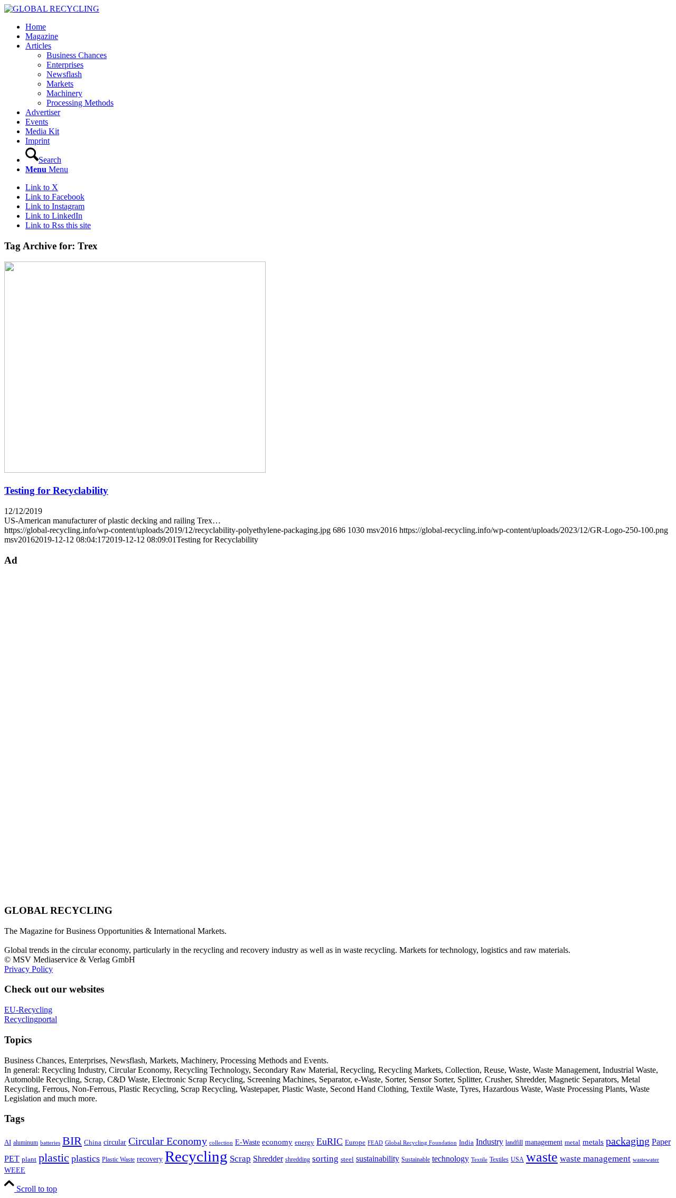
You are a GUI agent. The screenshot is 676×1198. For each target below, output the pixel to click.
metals (593, 1141)
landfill (514, 1142)
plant (29, 1159)
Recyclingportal (30, 1019)
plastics (85, 1158)
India (466, 1142)
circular (115, 1142)
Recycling (196, 1156)
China (92, 1142)
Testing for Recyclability (56, 490)
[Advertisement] (46, 734)
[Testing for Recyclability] (135, 469)
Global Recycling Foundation (421, 1142)
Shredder (268, 1159)
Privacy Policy (28, 969)
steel (347, 1159)
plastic (54, 1157)
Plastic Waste (118, 1159)
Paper (661, 1141)
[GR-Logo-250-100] (51, 8)
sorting (325, 1159)
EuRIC (329, 1141)
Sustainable (415, 1159)
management (543, 1142)
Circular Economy (167, 1141)
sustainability (377, 1158)
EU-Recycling (28, 1009)
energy (304, 1142)
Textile (479, 1160)
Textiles (499, 1159)
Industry (489, 1142)
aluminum (25, 1142)
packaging (628, 1141)
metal (572, 1142)
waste (542, 1157)
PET (12, 1159)
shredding (297, 1159)
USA (517, 1159)
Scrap (240, 1159)
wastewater (646, 1160)
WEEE (14, 1170)
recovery (150, 1159)
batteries (50, 1142)
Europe (355, 1142)
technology (450, 1159)
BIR (72, 1141)
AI (7, 1142)
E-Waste (247, 1142)
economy (277, 1142)
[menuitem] (348, 27)
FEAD (375, 1142)
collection (221, 1142)
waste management (595, 1159)
